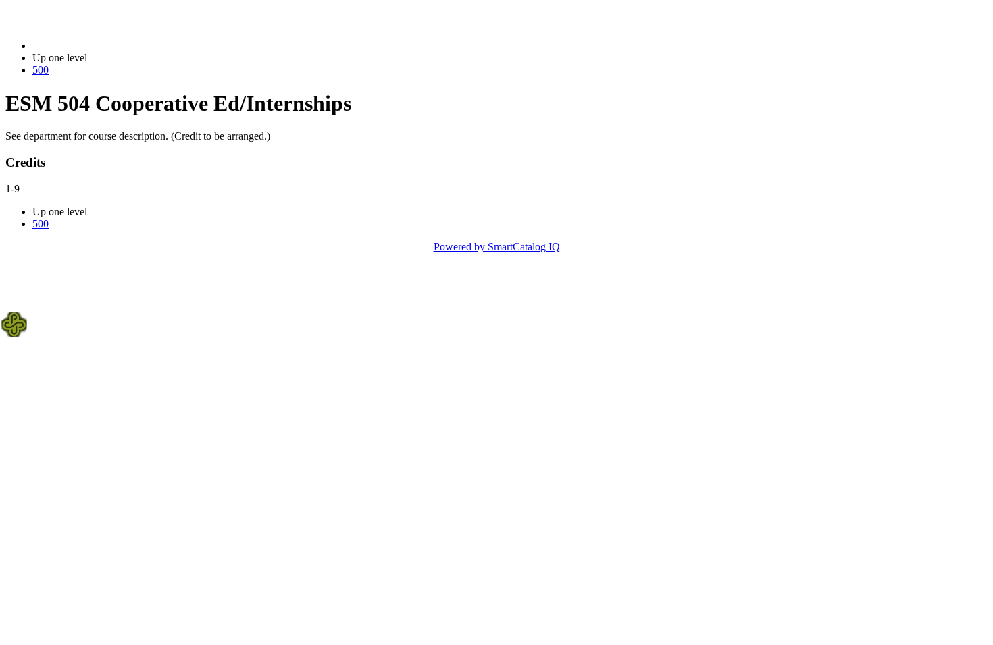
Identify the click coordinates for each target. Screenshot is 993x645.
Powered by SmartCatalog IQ (497, 246)
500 (40, 70)
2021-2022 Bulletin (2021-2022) (102, 45)
